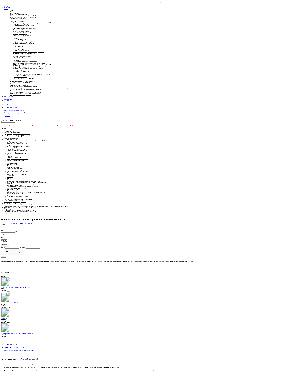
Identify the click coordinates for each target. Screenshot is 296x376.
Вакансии (6, 97)
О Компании (7, 7)
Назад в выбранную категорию (9, 266)
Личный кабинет (8, 100)
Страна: (3, 236)
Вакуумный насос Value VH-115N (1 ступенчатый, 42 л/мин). (17, 333)
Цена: (2, 227)
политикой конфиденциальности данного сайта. (57, 364)
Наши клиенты (8, 99)
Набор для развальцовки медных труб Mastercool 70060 (15, 287)
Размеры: (3, 238)
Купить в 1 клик (5, 246)
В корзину (4, 244)
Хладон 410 (4, 318)
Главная (6, 6)
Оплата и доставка (8, 96)
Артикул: (3, 224)
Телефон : (22, 247)
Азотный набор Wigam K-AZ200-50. (10, 302)
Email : (3, 247)
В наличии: (4, 241)
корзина (7, 116)
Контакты (6, 102)
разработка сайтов (21, 359)
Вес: (2, 233)
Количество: (4, 230)
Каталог (6, 9)
